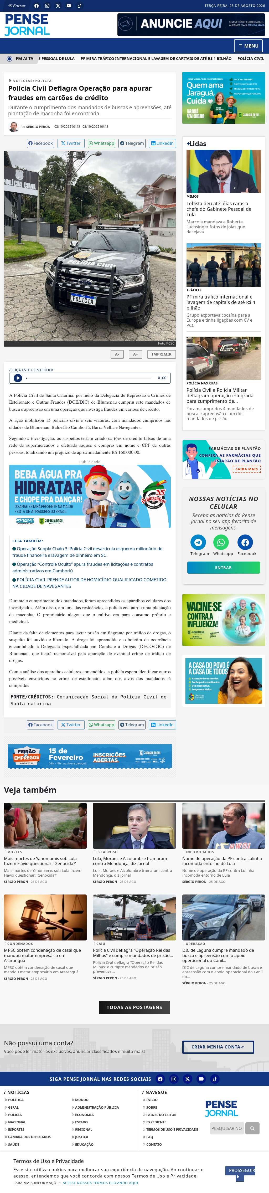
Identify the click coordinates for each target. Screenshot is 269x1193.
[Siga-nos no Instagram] (174, 1079)
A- (117, 354)
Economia (84, 1114)
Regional (83, 1129)
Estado (81, 1122)
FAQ (149, 1136)
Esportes (15, 1129)
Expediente (156, 1122)
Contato (154, 1144)
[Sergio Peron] (191, 24)
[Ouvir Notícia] (18, 378)
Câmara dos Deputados (29, 1136)
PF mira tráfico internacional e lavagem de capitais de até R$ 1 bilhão (143, 58)
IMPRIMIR (162, 354)
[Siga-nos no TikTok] (215, 1079)
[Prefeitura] (223, 97)
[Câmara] (223, 680)
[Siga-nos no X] (187, 1079)
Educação (84, 1144)
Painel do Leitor (161, 1114)
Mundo (81, 1099)
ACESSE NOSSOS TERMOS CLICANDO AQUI (100, 1182)
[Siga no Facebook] (36, 6)
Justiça (81, 1136)
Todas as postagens (134, 1007)
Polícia (14, 1114)
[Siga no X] (58, 6)
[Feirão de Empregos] (90, 756)
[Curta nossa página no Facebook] (160, 1079)
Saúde (13, 1144)
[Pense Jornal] (45, 24)
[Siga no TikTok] (79, 6)
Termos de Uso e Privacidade (172, 1129)
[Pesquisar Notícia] (252, 1128)
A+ (135, 354)
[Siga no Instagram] (47, 6)
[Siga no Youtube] (69, 6)
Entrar (19, 6)
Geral (13, 1107)
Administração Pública (96, 1107)
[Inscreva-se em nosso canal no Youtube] (201, 1079)
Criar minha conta (216, 1047)
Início (152, 1099)
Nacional (16, 1122)
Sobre (151, 1107)
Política (15, 1099)
